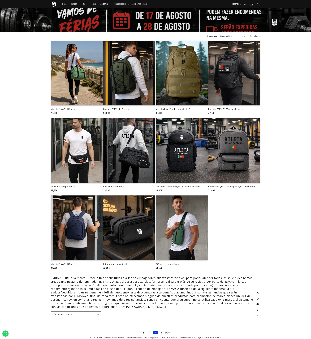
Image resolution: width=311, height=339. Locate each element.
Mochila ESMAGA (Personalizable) (173, 109)
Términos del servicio (169, 338)
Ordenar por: (212, 36)
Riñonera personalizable (115, 264)
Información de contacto (212, 338)
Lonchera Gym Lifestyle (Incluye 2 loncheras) (179, 186)
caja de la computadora (63, 186)
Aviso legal (197, 338)
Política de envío (185, 338)
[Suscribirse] (98, 314)
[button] (75, 4)
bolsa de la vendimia (113, 186)
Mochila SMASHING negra (64, 109)
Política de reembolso (134, 338)
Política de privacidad (151, 338)
